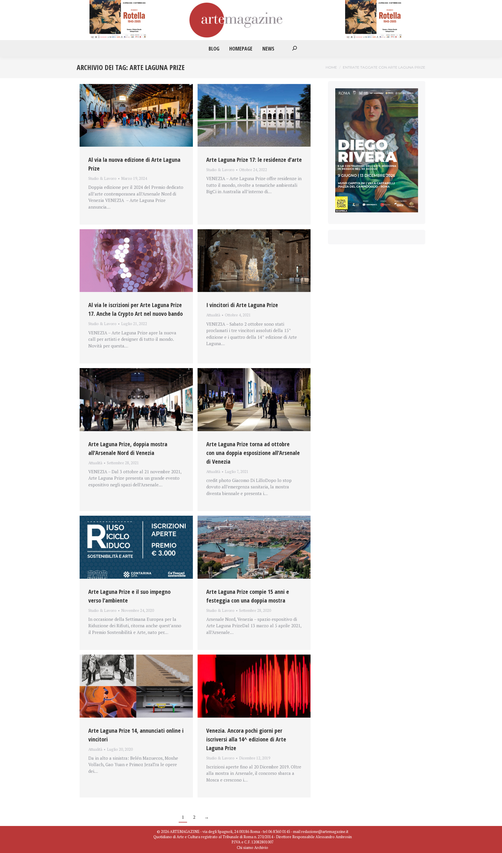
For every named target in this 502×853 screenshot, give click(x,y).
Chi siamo (245, 847)
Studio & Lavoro (102, 178)
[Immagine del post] (136, 115)
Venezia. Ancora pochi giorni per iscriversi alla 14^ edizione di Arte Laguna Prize (246, 739)
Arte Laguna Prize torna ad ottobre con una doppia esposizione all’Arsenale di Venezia (253, 452)
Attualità (213, 315)
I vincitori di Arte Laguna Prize (242, 305)
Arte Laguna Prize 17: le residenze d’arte (254, 160)
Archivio (261, 847)
